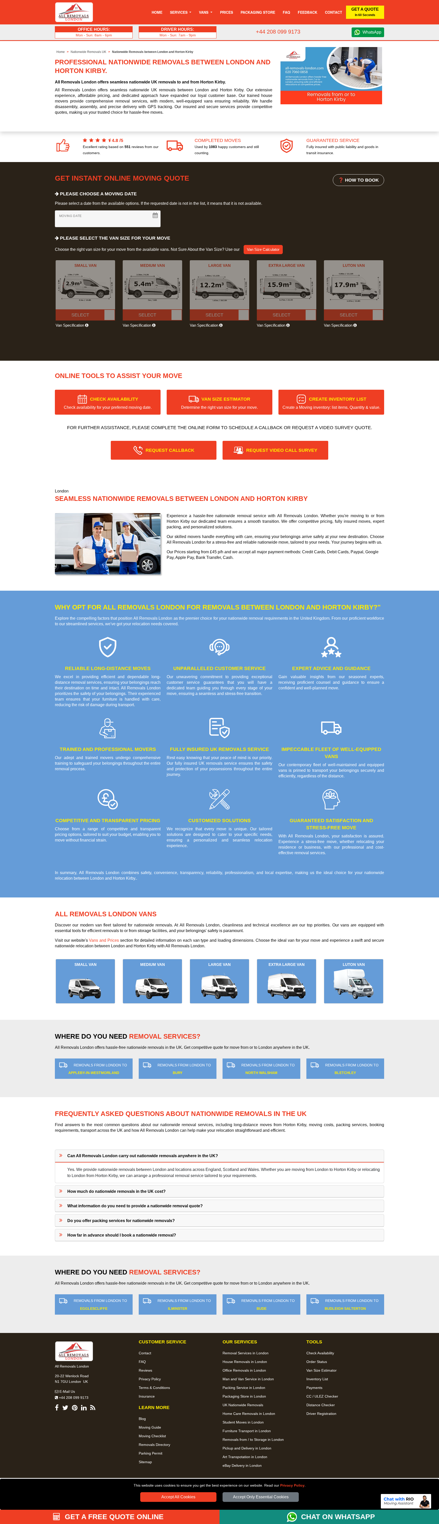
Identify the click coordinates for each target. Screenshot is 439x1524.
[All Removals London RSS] (92, 1408)
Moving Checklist (152, 1436)
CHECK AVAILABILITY (108, 403)
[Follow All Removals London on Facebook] (57, 1408)
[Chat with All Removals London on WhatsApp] (294, 1517)
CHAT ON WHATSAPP (338, 1517)
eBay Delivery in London (242, 1465)
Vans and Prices (104, 940)
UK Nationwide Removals (243, 1405)
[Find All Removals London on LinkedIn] (84, 1408)
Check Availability (320, 1353)
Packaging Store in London (244, 1396)
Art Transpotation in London (245, 1457)
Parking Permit (150, 1453)
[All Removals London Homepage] (74, 12)
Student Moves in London (243, 1422)
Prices (226, 12)
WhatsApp (372, 32)
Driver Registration (321, 1414)
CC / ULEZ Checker (322, 1396)
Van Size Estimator (321, 1370)
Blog (142, 1419)
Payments (314, 1388)
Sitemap (145, 1462)
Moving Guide (150, 1427)
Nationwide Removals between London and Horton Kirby (152, 52)
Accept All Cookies (178, 1497)
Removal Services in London (246, 1353)
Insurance (147, 1396)
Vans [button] (204, 12)
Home (157, 12)
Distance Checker (320, 1405)
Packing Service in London (244, 1388)
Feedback (307, 12)
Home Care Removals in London (249, 1414)
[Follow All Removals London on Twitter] (65, 1408)
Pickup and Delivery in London (247, 1448)
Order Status (316, 1362)
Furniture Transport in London (247, 1431)
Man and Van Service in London (248, 1379)
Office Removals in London (244, 1370)
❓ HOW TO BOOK (358, 180)
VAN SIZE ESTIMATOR (219, 403)
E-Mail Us (66, 1391)
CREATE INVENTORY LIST (331, 403)
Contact (333, 12)
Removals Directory (154, 1445)
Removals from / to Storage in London (253, 1440)
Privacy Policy (292, 1485)
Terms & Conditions (154, 1388)
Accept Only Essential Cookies (261, 1497)
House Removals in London (245, 1362)
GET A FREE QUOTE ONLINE (113, 1517)
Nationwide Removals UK (88, 52)
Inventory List (317, 1379)
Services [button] (179, 12)
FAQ (142, 1362)
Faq (286, 12)
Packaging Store (258, 12)
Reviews (145, 1370)
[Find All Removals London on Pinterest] (74, 1408)
